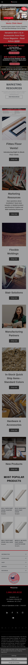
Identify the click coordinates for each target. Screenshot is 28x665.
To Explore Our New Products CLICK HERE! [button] (8, 18)
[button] (26, 8)
